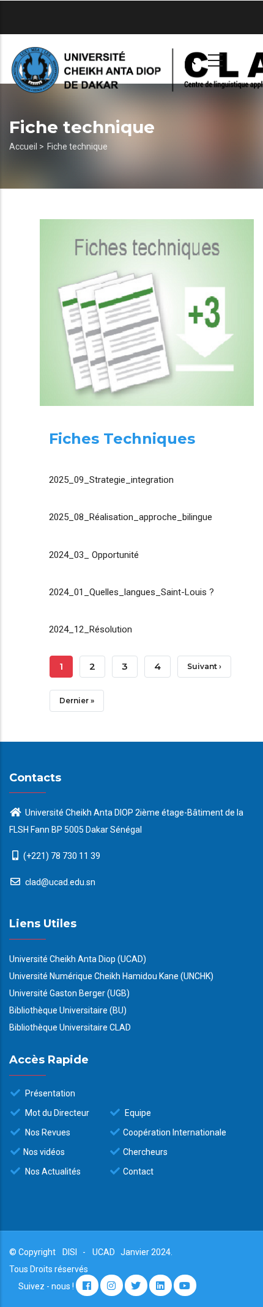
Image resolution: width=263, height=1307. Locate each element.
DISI (69, 1252)
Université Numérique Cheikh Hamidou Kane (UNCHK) (111, 976)
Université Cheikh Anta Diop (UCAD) (77, 959)
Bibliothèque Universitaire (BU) (68, 1010)
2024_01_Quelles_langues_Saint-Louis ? (131, 592)
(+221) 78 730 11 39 (61, 856)
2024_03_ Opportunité (94, 554)
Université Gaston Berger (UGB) (69, 993)
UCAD (104, 1252)
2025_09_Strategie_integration (111, 479)
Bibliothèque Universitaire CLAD (70, 1027)
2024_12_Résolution (90, 629)
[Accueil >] (131, 58)
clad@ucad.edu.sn (59, 882)
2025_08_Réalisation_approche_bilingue (130, 517)
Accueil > (26, 146)
